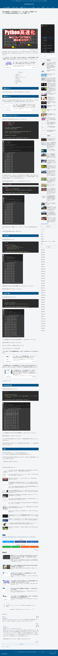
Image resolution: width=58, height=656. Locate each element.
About (55, 651)
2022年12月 (43, 290)
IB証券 (42, 239)
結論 (16, 83)
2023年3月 (43, 283)
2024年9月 (43, 254)
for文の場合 (18, 78)
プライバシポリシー (51, 651)
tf (3, 625)
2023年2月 (43, 285)
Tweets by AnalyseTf (44, 223)
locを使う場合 (18, 80)
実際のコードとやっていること (21, 77)
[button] (55, 56)
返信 (37, 623)
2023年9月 (43, 273)
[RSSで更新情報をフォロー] (30, 547)
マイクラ (42, 229)
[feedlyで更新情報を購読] (11, 547)
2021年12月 (43, 318)
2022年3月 (43, 311)
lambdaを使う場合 (19, 81)
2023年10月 (43, 271)
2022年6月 (43, 304)
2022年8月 (43, 299)
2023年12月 (43, 269)
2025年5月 (43, 252)
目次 (19, 72)
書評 (42, 243)
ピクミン (42, 231)
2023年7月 (43, 276)
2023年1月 (43, 288)
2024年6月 (43, 261)
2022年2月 (43, 314)
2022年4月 (43, 309)
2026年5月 (43, 250)
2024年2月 (43, 264)
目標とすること (18, 74)
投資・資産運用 (21, 651)
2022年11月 (43, 292)
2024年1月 (43, 266)
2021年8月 (43, 328)
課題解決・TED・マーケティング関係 (48, 241)
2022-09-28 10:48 (5, 618)
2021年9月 (43, 325)
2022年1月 (43, 316)
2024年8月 (43, 257)
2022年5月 (43, 306)
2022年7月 (43, 302)
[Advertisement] (20, 21)
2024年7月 (43, 259)
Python (42, 236)
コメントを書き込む (20, 644)
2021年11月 (43, 321)
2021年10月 (43, 323)
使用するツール (18, 75)
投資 (42, 234)
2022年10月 (43, 295)
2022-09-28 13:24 (5, 627)
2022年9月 (43, 297)
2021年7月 (43, 330)
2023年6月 (43, 278)
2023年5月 (43, 280)
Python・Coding (26, 651)
